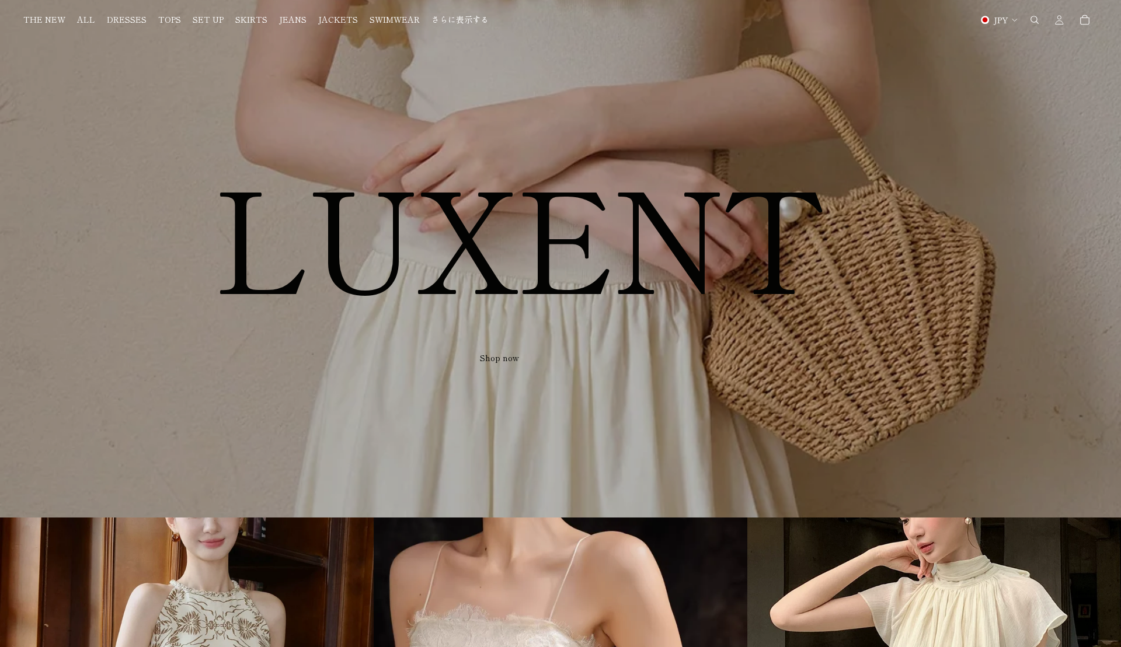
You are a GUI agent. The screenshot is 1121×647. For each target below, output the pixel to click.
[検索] (1034, 20)
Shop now (499, 357)
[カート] (1085, 20)
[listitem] (460, 19)
